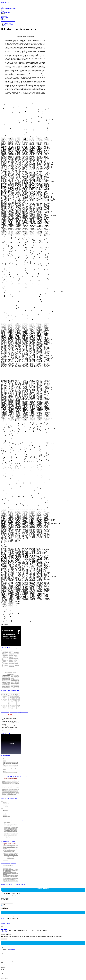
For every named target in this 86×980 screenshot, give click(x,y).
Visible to (3, 904)
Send (6, 978)
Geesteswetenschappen (8, 23)
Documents (3, 923)
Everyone (4, 905)
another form (12, 949)
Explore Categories (5, 2)
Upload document (4, 8)
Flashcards (3, 12)
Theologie (5, 25)
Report (2, 929)
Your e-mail (3, 962)
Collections (7, 12)
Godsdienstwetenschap (8, 24)
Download (3, 885)
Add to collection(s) (5, 21)
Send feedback (4, 939)
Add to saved (12, 21)
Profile (2, 18)
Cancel (2, 978)
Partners (5, 929)
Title (1, 896)
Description (5, 899)
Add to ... (3, 19)
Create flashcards (12, 8)
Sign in (2, 895)
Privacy (2, 931)
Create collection (4, 908)
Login (2, 7)
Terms (5, 931)
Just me (3, 907)
